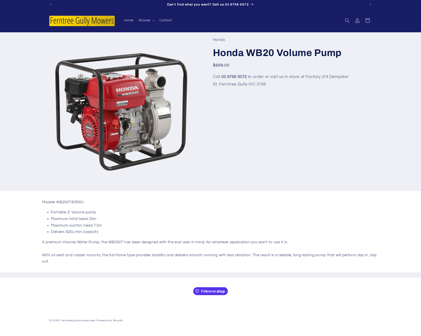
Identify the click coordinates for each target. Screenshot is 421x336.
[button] (146, 20)
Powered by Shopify (109, 320)
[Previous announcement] (50, 4)
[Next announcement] (370, 4)
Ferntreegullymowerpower (78, 320)
